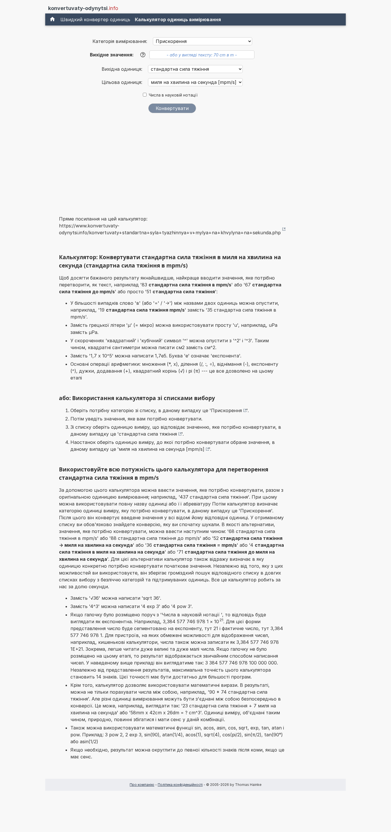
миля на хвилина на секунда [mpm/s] (161, 449)
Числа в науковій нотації (173, 95)
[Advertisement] (172, 160)
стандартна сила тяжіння (148, 434)
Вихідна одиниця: (123, 69)
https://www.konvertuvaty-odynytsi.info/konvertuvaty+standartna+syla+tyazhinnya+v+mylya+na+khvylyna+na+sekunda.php (170, 229)
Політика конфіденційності (180, 784)
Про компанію (142, 784)
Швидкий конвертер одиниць (95, 19)
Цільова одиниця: (123, 82)
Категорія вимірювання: (119, 41)
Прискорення (226, 410)
